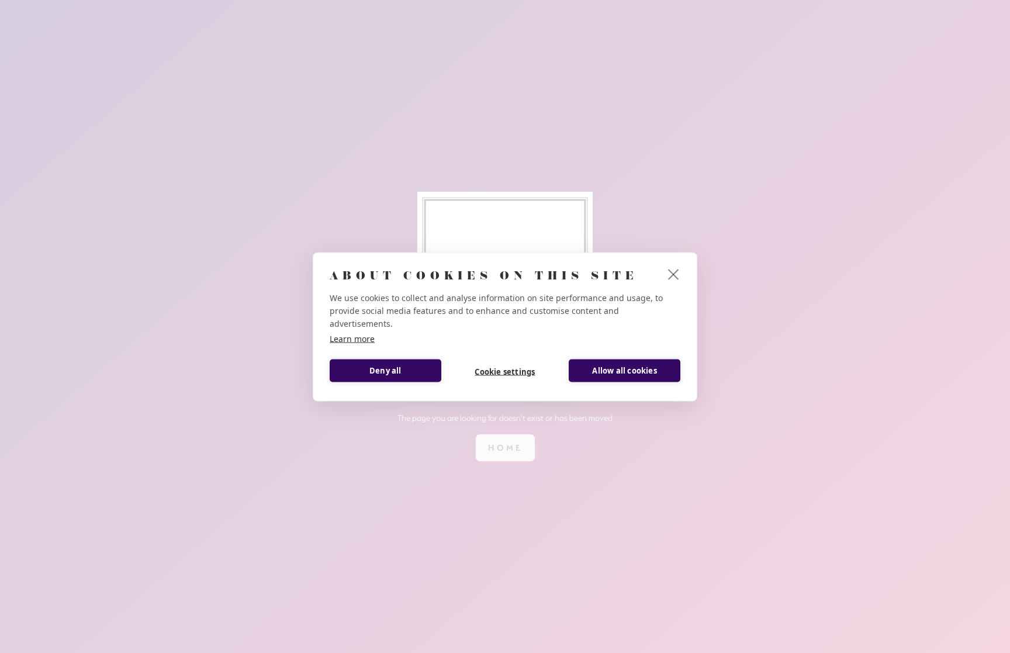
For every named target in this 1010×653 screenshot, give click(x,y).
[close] (674, 273)
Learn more (352, 338)
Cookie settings (505, 372)
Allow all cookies (624, 370)
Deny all (385, 370)
